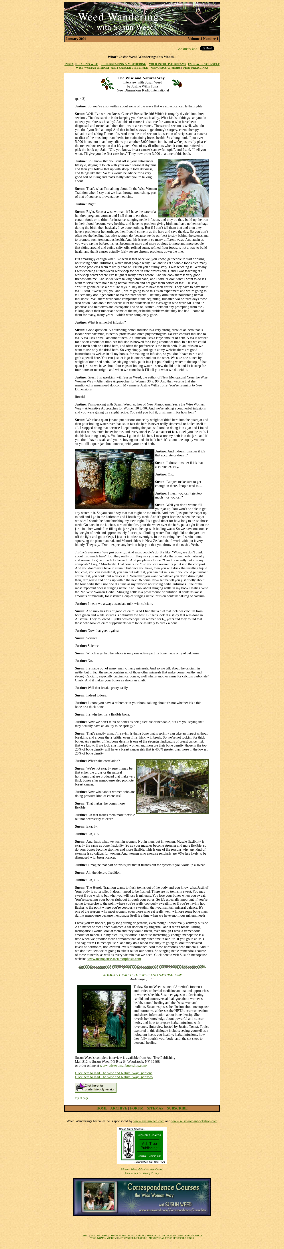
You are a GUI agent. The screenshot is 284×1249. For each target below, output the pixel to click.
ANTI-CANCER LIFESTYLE (129, 67)
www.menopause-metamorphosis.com (114, 959)
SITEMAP (155, 1108)
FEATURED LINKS (184, 1238)
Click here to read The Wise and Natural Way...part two (114, 1077)
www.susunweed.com (148, 1121)
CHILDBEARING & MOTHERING (123, 64)
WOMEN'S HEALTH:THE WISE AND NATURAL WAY (142, 975)
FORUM (137, 1108)
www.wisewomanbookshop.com (194, 1121)
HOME (102, 1108)
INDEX (69, 64)
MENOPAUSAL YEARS (166, 67)
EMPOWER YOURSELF (190, 1235)
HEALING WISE (87, 64)
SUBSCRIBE (177, 1108)
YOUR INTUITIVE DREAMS (167, 64)
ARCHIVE (118, 1108)
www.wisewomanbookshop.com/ (123, 1065)
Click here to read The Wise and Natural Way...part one (113, 1073)
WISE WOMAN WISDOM (92, 67)
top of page (82, 1098)
